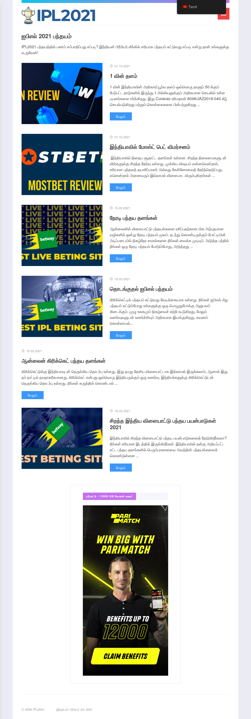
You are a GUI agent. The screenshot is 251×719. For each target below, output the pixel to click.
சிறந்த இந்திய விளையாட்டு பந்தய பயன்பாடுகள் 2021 (163, 424)
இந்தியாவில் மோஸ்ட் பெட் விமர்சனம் (150, 147)
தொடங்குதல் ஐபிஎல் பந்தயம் (141, 288)
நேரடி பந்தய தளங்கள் (134, 217)
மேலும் (121, 116)
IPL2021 (58, 16)
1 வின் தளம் (123, 76)
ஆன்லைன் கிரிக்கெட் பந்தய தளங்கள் (64, 360)
